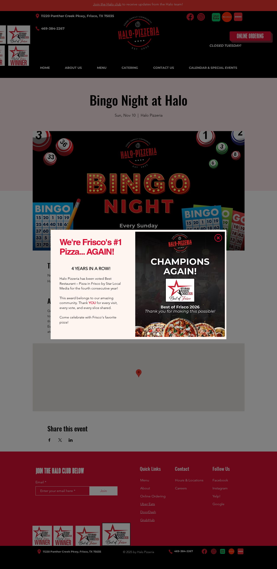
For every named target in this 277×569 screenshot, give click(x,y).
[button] (218, 238)
